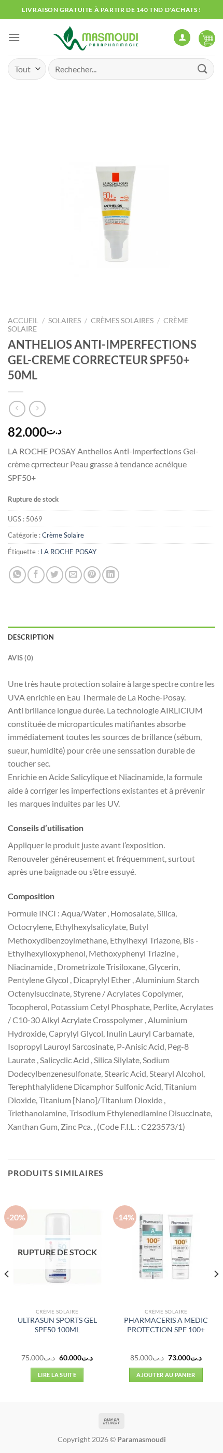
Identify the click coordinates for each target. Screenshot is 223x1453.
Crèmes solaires (122, 320)
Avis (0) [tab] (20, 658)
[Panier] (207, 37)
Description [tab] (31, 637)
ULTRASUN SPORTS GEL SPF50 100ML (57, 1325)
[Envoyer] (202, 69)
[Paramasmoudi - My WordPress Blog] (96, 37)
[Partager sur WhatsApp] (17, 574)
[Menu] (14, 37)
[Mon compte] (182, 37)
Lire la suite (57, 1374)
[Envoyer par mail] (73, 574)
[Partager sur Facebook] (36, 574)
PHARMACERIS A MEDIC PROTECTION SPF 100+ (166, 1325)
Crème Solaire (63, 535)
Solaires (64, 320)
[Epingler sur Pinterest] (92, 574)
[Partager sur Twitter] (54, 574)
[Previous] (7, 1295)
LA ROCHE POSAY (68, 551)
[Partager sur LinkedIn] (110, 574)
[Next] (216, 1295)
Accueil (23, 320)
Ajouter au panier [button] (166, 1374)
